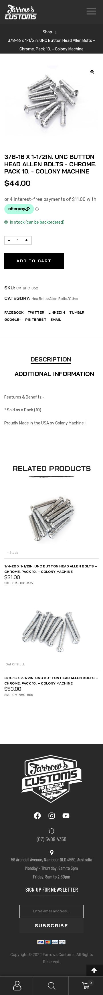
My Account (17, 985)
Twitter (35, 312)
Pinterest (35, 319)
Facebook (13, 312)
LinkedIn (56, 312)
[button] (92, 71)
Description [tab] (51, 359)
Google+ (12, 319)
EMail (55, 319)
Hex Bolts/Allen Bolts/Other (55, 299)
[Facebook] (37, 815)
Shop (47, 32)
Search (51, 985)
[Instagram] (51, 815)
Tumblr (76, 312)
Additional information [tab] (54, 373)
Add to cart (34, 260)
